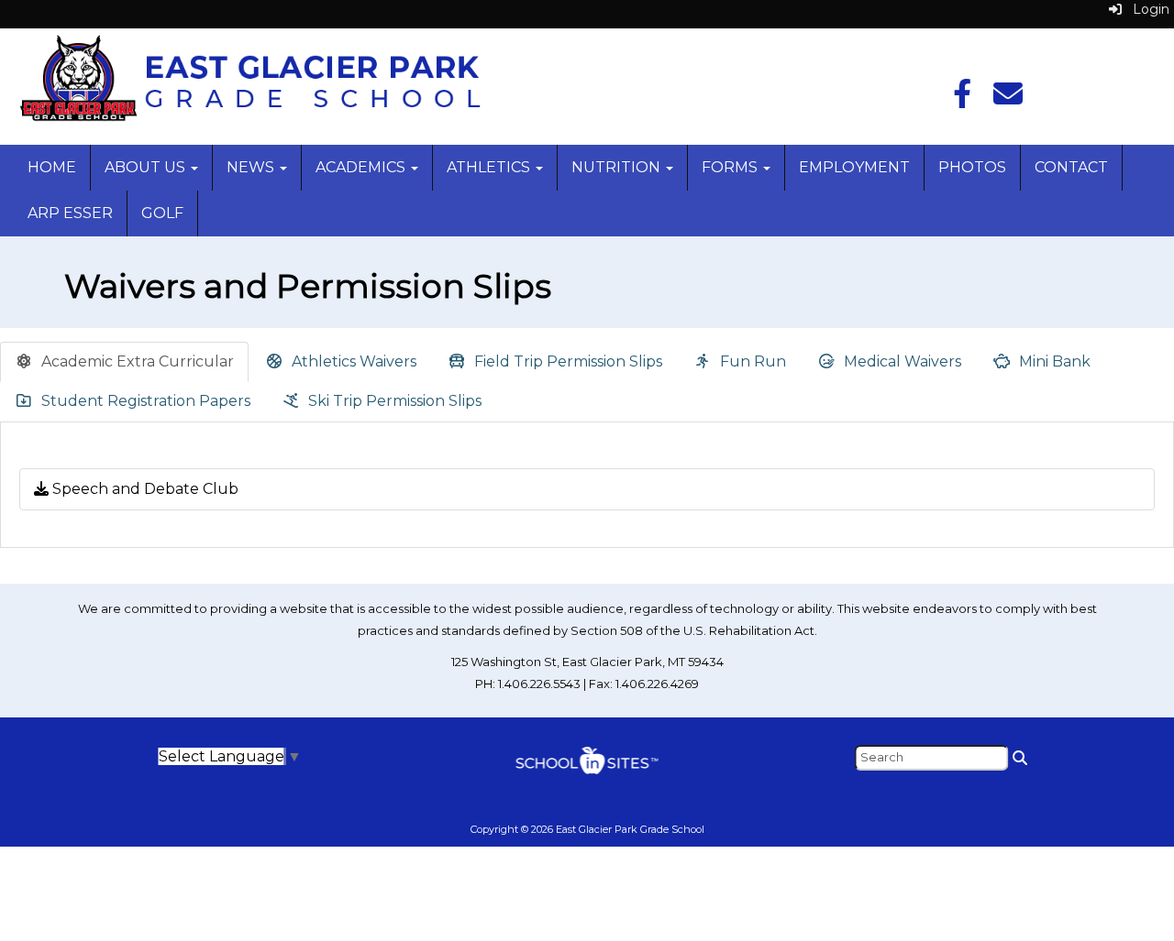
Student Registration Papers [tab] (144, 401)
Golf (162, 213)
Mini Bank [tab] (1053, 361)
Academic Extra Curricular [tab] (136, 361)
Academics (362, 167)
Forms (731, 167)
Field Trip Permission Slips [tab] (566, 361)
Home (52, 167)
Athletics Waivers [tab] (352, 361)
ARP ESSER (70, 213)
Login (1145, 9)
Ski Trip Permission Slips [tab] (393, 401)
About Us (147, 167)
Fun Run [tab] (751, 361)
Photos (972, 167)
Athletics (490, 167)
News (252, 167)
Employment (854, 167)
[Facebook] (962, 99)
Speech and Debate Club (143, 489)
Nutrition (617, 167)
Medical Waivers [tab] (900, 361)
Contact (1071, 167)
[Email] (1008, 99)
